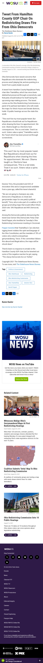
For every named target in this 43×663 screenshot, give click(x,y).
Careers (6, 605)
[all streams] (40, 660)
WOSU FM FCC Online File (12, 623)
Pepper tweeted (8, 228)
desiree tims (28, 283)
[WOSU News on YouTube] (21, 340)
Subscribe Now (21, 379)
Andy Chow (7, 474)
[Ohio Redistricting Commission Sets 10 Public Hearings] (21, 502)
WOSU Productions (10, 592)
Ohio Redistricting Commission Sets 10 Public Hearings (21, 518)
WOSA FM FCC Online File (12, 627)
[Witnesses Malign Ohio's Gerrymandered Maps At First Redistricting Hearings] (21, 406)
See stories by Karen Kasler (12, 307)
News (6, 575)
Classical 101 (8, 579)
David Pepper (12, 287)
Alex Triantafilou (13, 283)
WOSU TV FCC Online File (12, 631)
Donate (36, 3)
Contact (6, 610)
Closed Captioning (9, 614)
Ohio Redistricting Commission (18, 278)
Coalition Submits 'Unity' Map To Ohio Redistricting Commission (20, 469)
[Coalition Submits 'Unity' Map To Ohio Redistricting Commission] (21, 455)
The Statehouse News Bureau (28, 264)
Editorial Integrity (9, 601)
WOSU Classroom (9, 588)
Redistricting (28, 274)
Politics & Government (15, 269)
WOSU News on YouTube (21, 364)
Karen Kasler (8, 33)
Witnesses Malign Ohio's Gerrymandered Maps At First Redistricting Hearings (17, 423)
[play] (3, 660)
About (6, 597)
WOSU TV (7, 584)
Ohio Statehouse (13, 274)
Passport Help (8, 618)
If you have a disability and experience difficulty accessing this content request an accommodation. (20, 636)
